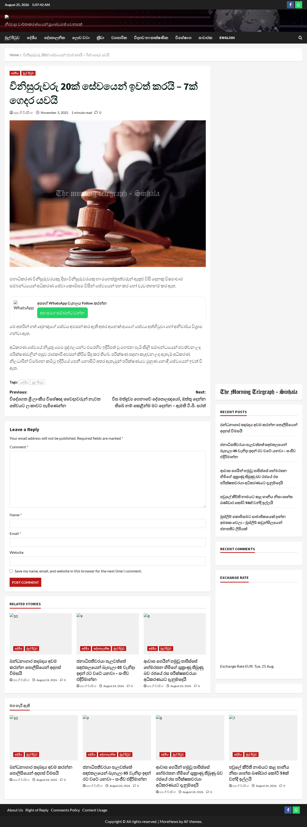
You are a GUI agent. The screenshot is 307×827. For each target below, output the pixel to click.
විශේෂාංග (183, 37)
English (227, 37)
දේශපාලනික (54, 37)
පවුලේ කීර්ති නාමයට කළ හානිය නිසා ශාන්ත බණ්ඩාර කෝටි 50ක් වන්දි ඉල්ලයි (259, 773)
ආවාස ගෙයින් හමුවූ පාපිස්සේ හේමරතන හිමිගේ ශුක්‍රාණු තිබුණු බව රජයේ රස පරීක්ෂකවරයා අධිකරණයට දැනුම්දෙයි (253, 476)
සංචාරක (205, 37)
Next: (159, 399)
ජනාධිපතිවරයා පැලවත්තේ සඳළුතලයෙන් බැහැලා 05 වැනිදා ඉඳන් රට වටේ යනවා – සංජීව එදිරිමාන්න (258, 450)
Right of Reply (36, 810)
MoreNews (169, 821)
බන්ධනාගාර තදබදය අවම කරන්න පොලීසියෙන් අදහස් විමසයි (35, 667)
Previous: (55, 399)
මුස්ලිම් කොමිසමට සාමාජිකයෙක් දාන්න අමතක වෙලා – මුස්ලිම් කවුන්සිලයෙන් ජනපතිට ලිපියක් (253, 522)
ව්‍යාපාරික (119, 37)
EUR (249, 666)
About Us (15, 810)
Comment (19, 446)
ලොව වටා (80, 37)
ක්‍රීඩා (100, 37)
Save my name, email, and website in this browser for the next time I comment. (78, 571)
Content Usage (94, 810)
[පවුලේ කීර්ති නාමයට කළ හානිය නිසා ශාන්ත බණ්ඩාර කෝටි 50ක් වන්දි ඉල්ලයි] (263, 737)
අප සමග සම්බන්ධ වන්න (62, 312)
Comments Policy (65, 810)
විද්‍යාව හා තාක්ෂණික (151, 37)
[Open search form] (300, 37)
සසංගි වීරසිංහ (23, 113)
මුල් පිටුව (12, 37)
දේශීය (32, 37)
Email (15, 533)
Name (16, 514)
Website (17, 552)
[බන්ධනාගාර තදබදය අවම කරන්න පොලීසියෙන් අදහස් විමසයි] (41, 634)
